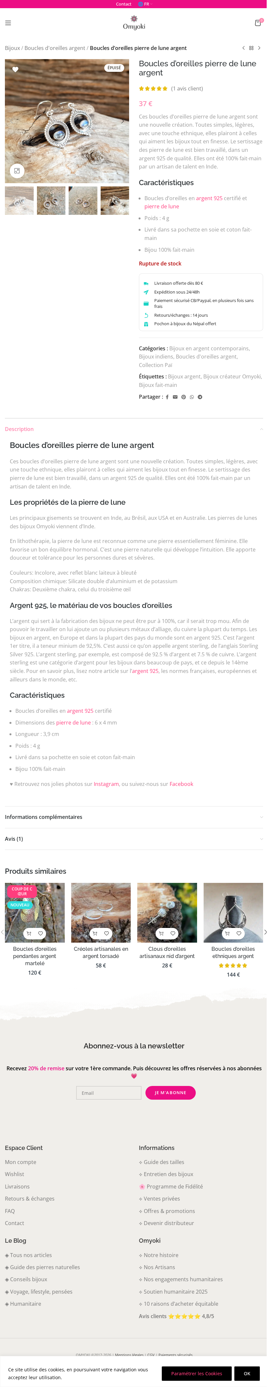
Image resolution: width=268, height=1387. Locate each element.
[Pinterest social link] (183, 397)
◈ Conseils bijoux (26, 1279)
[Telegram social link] (200, 397)
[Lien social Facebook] (167, 397)
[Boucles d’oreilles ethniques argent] (233, 913)
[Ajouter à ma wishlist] (15, 69)
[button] (11, 121)
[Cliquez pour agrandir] (17, 171)
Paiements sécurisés (176, 1354)
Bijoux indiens (156, 356)
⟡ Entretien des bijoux (166, 1174)
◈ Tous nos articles (28, 1255)
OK (247, 1373)
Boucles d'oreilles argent (55, 48)
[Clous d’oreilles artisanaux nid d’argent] (167, 913)
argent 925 (209, 198)
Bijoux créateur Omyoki (232, 376)
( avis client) (187, 88)
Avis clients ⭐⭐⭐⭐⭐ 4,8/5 (176, 1316)
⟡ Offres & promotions (167, 1211)
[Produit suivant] (259, 48)
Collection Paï (155, 365)
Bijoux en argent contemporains (209, 348)
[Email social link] (175, 397)
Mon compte (20, 1162)
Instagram (106, 784)
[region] (134, 1371)
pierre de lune (161, 206)
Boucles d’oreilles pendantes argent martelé (35, 956)
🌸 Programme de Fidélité (171, 1186)
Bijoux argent (184, 376)
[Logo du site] (134, 22)
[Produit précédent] (243, 48)
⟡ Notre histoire (158, 1255)
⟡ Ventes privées (159, 1198)
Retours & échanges (30, 1198)
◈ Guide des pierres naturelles (42, 1267)
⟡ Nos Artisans (157, 1267)
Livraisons (17, 1186)
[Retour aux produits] (251, 48)
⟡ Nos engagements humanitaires (181, 1279)
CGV (151, 1354)
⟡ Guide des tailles (161, 1162)
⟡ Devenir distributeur (166, 1223)
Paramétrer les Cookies (196, 1373)
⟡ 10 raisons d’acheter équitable (178, 1303)
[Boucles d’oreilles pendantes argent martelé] (35, 913)
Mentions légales (129, 1354)
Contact (14, 1223)
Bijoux (12, 48)
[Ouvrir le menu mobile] (8, 22)
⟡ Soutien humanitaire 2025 (173, 1291)
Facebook (181, 784)
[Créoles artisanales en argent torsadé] (101, 913)
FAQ (10, 1211)
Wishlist (14, 1174)
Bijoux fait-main (158, 385)
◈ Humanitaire (23, 1303)
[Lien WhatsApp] (192, 397)
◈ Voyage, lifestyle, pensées (39, 1291)
